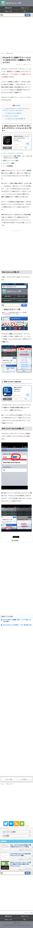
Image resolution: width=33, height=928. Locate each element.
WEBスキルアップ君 (14, 925)
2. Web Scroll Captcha (10, 116)
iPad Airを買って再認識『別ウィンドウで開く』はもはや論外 (17, 620)
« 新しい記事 (8, 779)
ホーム (2, 783)
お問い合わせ (8, 8)
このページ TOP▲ (28, 913)
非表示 (18, 105)
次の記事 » (24, 779)
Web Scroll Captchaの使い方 (15, 119)
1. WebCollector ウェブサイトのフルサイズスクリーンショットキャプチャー (16, 109)
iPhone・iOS (8, 11)
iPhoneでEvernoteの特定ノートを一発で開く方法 (17, 625)
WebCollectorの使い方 (13, 113)
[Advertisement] (16, 34)
